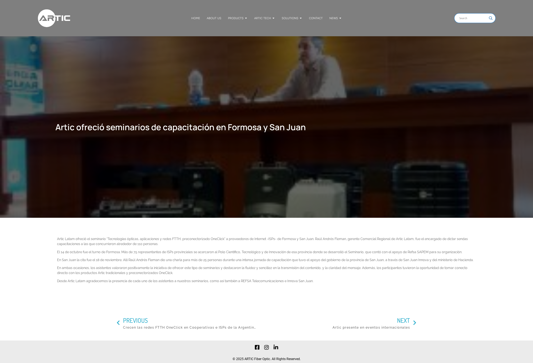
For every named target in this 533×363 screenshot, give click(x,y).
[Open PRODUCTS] (246, 18)
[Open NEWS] (340, 18)
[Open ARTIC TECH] (273, 18)
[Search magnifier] (491, 18)
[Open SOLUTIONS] (300, 18)
